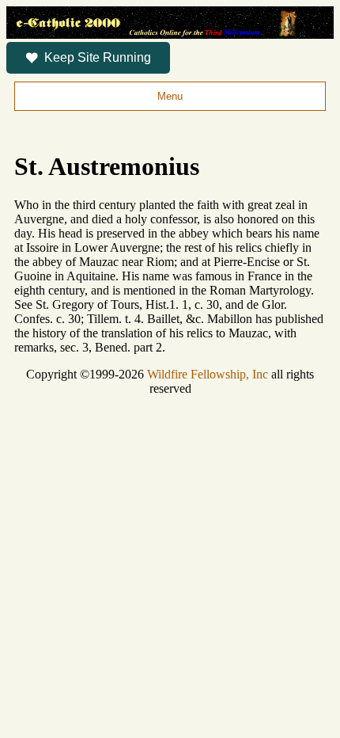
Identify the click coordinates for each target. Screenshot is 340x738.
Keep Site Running (97, 57)
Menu (170, 96)
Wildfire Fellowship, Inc (207, 374)
